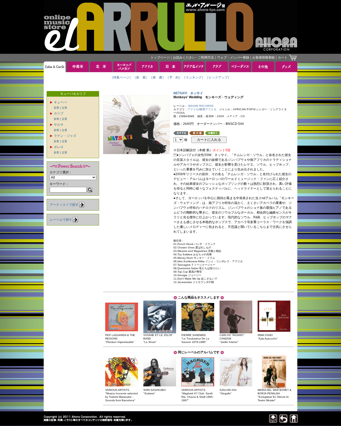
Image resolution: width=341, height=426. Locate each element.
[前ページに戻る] (283, 421)
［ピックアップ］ (218, 77)
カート (282, 57)
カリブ (58, 113)
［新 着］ (141, 77)
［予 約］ (174, 77)
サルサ (58, 124)
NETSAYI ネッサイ (188, 93)
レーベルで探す (61, 220)
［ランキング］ (193, 77)
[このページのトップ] (273, 421)
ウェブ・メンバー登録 (233, 57)
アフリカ (193, 109)
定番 (64, 107)
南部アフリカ (208, 109)
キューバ (60, 102)
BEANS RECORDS (201, 105)
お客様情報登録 (263, 57)
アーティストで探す (64, 205)
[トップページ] (294, 421)
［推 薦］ (157, 77)
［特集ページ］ (121, 77)
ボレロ (58, 147)
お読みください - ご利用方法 (193, 57)
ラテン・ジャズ (65, 136)
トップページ (160, 57)
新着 (56, 107)
